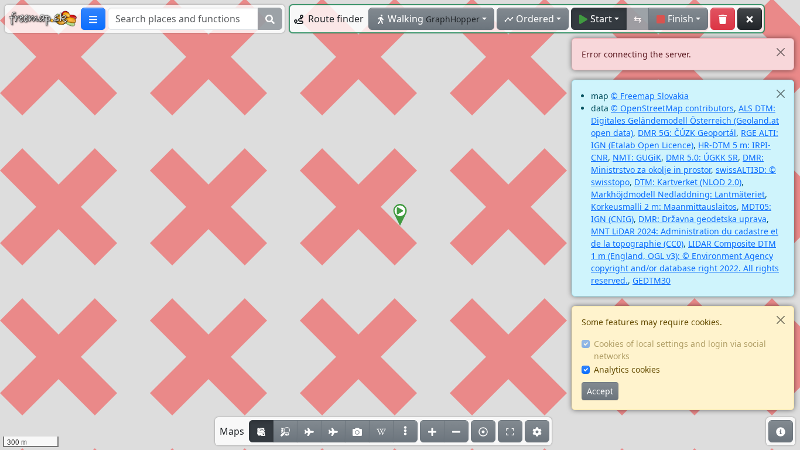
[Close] (780, 52)
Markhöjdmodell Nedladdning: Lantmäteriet (678, 194)
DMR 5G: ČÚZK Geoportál (687, 132)
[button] (400, 215)
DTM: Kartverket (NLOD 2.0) (687, 182)
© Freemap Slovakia (650, 95)
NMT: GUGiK (637, 157)
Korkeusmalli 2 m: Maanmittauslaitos (664, 206)
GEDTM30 (652, 280)
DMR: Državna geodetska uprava (702, 218)
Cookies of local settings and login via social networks (680, 350)
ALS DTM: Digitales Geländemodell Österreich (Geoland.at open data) (685, 120)
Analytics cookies (627, 369)
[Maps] (405, 431)
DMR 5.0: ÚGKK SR (702, 157)
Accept (600, 391)
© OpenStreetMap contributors (672, 108)
